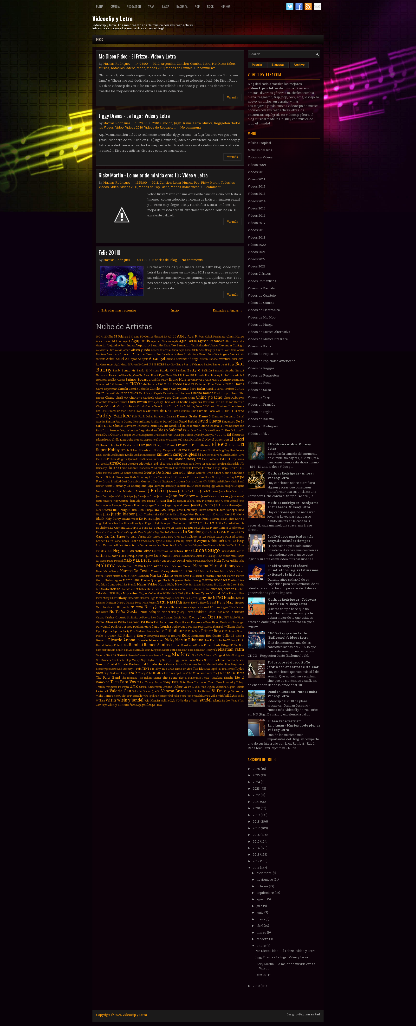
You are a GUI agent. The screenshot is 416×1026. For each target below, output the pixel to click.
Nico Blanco (171, 607)
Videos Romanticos (185, 187)
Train (211, 682)
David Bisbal (188, 421)
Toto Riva (186, 682)
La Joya (166, 527)
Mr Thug (195, 598)
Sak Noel (239, 645)
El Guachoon (220, 439)
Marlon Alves (181, 576)
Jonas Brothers (135, 505)
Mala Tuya (221, 560)
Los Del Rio (232, 545)
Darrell (167, 421)
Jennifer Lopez (182, 496)
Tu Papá (123, 686)
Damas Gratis (187, 416)
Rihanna (195, 640)
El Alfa (115, 439)
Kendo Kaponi (179, 518)
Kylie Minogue (163, 523)
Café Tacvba (149, 384)
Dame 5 (205, 416)
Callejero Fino (204, 384)
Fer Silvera (195, 463)
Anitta (110, 359)
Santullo (139, 649)
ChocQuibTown (233, 397)
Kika (115, 523)
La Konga (176, 527)
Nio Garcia (102, 612)
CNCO (135, 384)
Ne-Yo (195, 602)
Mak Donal (177, 560)
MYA (219, 556)
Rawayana (153, 635)
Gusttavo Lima (194, 481)
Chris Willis (170, 402)
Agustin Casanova (211, 341)
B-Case (142, 364)
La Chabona (103, 527)
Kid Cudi (108, 523)
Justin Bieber (123, 514)
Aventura (225, 359)
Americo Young (144, 354)
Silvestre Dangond (214, 655)
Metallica (141, 589)
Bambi (116, 370)
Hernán (159, 485)
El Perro (169, 445)
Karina (219, 514)
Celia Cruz (184, 393)
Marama (200, 566)
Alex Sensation (180, 345)
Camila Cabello (139, 388)
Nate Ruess (149, 602)
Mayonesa (207, 584)
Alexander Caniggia (231, 345)
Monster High (147, 598)
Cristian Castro (126, 411)
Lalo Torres (153, 536)
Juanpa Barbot (175, 510)
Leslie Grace (138, 541)
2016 (256, 835)
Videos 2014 (257, 201)
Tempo (124, 673)
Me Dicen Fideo (223, 63)
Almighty (209, 350)
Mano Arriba (153, 566)
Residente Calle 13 (220, 635)
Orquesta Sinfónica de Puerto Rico (135, 617)
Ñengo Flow (154, 705)
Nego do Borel (208, 602)
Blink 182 (188, 375)
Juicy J (194, 510)
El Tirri (134, 450)
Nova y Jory (177, 612)
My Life (206, 598)
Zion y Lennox (118, 705)
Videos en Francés (261, 404)
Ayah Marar (121, 364)
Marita (100, 576)
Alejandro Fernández (121, 345)
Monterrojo (164, 598)
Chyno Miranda (106, 406)
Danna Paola (114, 421)
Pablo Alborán (106, 622)
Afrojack (124, 341)
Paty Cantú (103, 626)
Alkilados (197, 350)
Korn (135, 523)
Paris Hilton (212, 622)
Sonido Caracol (235, 660)
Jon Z (122, 505)
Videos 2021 (256, 252)
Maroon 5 (197, 576)
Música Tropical (259, 143)
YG (178, 700)
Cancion (183, 63)
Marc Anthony (222, 566)
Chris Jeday (155, 402)
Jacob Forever (209, 491)
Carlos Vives (129, 393)
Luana (187, 551)
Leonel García (122, 541)
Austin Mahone (209, 359)
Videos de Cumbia (179, 68)
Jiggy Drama (183, 123)
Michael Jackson (222, 589)
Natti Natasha (169, 602)
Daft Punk (138, 416)
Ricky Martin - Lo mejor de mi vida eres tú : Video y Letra (153, 175)
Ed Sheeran (235, 434)
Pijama (107, 631)
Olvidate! (201, 612)
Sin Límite (118, 660)
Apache (135, 359)
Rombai (136, 645)
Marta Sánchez (216, 576)
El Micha (113, 445)
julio (260, 906)
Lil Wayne (200, 541)
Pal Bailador (149, 622)
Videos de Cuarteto (262, 295)
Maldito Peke (237, 560)
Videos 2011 (128, 187)
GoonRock (205, 477)
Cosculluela (236, 406)
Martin (231, 576)
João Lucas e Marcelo (226, 505)
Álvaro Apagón (138, 705)
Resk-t (240, 635)
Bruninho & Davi (158, 379)
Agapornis (140, 340)
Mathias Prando (127, 584)
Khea (231, 518)
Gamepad (137, 472)
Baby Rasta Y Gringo (189, 364)
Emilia (129, 454)
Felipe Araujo (166, 463)
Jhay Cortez (121, 500)
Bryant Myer (195, 379)
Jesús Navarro (104, 500)
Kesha (206, 518)
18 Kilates (121, 336)
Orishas (109, 617)
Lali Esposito (119, 536)
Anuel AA (123, 359)
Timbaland (216, 677)
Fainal (215, 459)
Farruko (114, 463)
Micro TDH (109, 593)
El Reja (219, 445)
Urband (167, 686)
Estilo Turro (237, 454)
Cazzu (174, 393)
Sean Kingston (153, 649)
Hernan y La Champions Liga (133, 485)
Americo (125, 354)
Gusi (124, 481)
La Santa (211, 532)
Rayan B (165, 635)
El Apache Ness (130, 439)
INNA (190, 485)
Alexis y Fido (140, 350)
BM (154, 364)
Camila (123, 388)
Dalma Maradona (156, 416)
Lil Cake (167, 541)
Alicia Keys (178, 350)
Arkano (170, 359)
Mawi (178, 584)
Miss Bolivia (230, 593)
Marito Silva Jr (121, 576)
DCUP (224, 411)
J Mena (172, 491)
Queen (111, 635)
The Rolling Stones (149, 677)
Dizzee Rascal (213, 430)
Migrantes (130, 593)
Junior (106, 514)
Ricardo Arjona (121, 640)
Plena (99, 6)
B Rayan (133, 364)
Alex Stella (197, 345)
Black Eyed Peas (162, 375)
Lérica (198, 556)
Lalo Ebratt (138, 536)
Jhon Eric (135, 500)
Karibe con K (204, 514)
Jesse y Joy (228, 496)
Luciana (101, 556)
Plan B (183, 631)
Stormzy (128, 668)
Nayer (186, 602)
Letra (206, 63)
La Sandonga (194, 532)
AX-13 (182, 336)
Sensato (132, 655)
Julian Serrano (207, 510)
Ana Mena (177, 354)
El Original (144, 445)
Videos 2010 (155, 68)
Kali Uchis (166, 514)
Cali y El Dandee (170, 384)
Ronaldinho (188, 645)
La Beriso (225, 523)
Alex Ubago (210, 345)
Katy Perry (113, 518)
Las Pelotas (208, 536)
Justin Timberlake (147, 514)
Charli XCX (122, 397)
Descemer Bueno (197, 426)
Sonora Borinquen (186, 664)
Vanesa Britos (173, 691)
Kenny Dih (195, 518)
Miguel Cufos (147, 593)
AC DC (172, 336)
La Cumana (117, 527)
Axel (110, 364)
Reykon (101, 640)
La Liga (201, 527)
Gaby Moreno (104, 472)
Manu (167, 566)
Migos (119, 593)
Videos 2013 (256, 193)
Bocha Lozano (229, 375)
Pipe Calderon (138, 631)
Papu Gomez (182, 622)
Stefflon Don (222, 664)
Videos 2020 (257, 245)
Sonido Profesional (132, 664)
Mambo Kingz (125, 566)
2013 (256, 854)
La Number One (113, 532)
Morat (176, 598)
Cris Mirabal (109, 411)
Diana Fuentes (111, 430)
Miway (122, 598)
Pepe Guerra (205, 626)
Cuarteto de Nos (158, 411)
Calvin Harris (234, 384)
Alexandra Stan (105, 350)
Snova (184, 660)
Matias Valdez (147, 584)
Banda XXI (167, 370)
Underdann (155, 686)
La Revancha (175, 532)
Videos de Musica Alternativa (269, 332)
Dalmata (171, 416)
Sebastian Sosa (184, 649)
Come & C (201, 406)
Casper (150, 393)
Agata (175, 341)
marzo (262, 932)
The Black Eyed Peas (175, 673)
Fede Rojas (144, 463)
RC (119, 635)
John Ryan (112, 505)
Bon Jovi (101, 379)
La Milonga (235, 527)
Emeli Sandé (117, 454)
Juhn (187, 510)
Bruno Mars (178, 379)
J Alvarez (140, 491)
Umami (143, 686)
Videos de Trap (259, 397)
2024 (257, 782)
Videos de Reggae (261, 368)
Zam (98, 705)
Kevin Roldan (220, 518)
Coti (98, 411)
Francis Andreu (129, 468)
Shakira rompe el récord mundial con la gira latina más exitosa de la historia (292, 570)
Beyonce (115, 375)
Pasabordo (226, 622)
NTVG (218, 597)
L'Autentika (178, 523)
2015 (256, 841)
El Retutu (234, 445)
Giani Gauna (222, 472)
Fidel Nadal (231, 463)
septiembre (266, 893)
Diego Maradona (148, 430)
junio (260, 912)
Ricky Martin (210, 182)
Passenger (238, 622)
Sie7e (200, 655)
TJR (152, 668)
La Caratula (237, 523)
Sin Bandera (103, 660)
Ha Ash (217, 481)
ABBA (163, 336)
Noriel (166, 612)
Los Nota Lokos (140, 551)
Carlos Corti (112, 393)
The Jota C (219, 673)
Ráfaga (225, 645)
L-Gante (191, 523)
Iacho (198, 485)
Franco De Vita (147, 468)
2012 (256, 861)
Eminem (164, 454)
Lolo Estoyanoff (107, 545)
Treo (219, 682)
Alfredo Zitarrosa (161, 350)
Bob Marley (212, 375)
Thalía (133, 673)
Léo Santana (188, 556)
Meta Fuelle (128, 589)
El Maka (101, 445)
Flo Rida (113, 468)
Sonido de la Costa (161, 664)
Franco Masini (164, 468)
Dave (175, 421)
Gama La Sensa (122, 472)
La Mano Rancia (217, 527)
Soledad (220, 660)
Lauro (109, 541)
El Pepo (158, 445)
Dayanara (228, 421)
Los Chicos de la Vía (214, 545)
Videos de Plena (259, 346)
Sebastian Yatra (229, 649)
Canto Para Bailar (192, 388)
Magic (103, 560)
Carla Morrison (225, 388)
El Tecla (125, 450)
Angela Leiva (228, 354)
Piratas (151, 631)
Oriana (100, 617)
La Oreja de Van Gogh (136, 532)
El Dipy (206, 439)
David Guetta (209, 421)
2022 (256, 795)
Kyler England (146, 523)
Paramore (198, 622)
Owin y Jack (198, 617)
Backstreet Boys (223, 364)
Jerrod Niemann (210, 496)
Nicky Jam (153, 606)
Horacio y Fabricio (175, 485)
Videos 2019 (257, 237)
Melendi (115, 589)
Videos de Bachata (261, 288)
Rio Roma (211, 640)
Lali (106, 536)
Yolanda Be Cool (222, 700)
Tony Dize (170, 682)
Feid (155, 463)
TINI (145, 668)
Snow (191, 660)
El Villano (180, 450)
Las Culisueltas (191, 536)
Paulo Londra (161, 626)
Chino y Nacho (209, 397)
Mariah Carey (160, 571)
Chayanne (179, 397)
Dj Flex (225, 430)
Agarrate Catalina (161, 341)
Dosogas (125, 434)
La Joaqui (155, 527)
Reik (186, 635)
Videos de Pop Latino (154, 187)
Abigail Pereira (213, 336)
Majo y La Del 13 (137, 560)
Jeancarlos (163, 496)
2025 (256, 775)
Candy (175, 388)
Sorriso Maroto (206, 664)
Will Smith (217, 695)
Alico (187, 350)
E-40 (215, 434)
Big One (133, 375)
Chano (110, 397)
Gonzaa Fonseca (186, 477)
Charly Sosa (163, 397)
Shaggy (166, 655)
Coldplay (189, 406)
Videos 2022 (257, 259)
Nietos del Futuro (210, 607)
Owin (185, 617)
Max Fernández (192, 584)
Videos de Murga (260, 324)
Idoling (206, 485)
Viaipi (227, 691)
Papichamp (167, 622)
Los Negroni (117, 550)
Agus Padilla (188, 341)
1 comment (212, 187)
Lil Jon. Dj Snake (182, 541)
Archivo (299, 64)
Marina (224, 571)
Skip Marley (132, 660)
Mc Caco (220, 584)
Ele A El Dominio (197, 450)
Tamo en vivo (183, 668)
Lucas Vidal (227, 551)
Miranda (215, 593)
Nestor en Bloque (115, 607)
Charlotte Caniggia (141, 397)
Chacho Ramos (202, 393)
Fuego (224, 468)
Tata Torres (228, 668)
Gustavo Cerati (151, 481)
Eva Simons (145, 459)
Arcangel (157, 358)
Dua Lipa (179, 434)
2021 (256, 802)
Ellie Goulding (216, 450)
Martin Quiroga (151, 580)
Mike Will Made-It (167, 593)
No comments (191, 127)
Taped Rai (215, 668)
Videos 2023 (257, 266)
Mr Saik (185, 598)
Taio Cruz (168, 668)
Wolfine (165, 700)
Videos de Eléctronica (264, 310)
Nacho (229, 597)
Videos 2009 (257, 165)
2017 (256, 828)
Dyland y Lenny (203, 434)
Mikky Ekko (184, 593)
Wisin (111, 700)
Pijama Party (121, 631)
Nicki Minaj (135, 607)
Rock (210, 6)
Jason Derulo (103, 496)
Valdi (197, 686)
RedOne (176, 635)
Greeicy (216, 477)
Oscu (159, 617)
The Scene (169, 677)
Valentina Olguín (226, 686)
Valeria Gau (120, 691)
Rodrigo (109, 645)
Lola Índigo (238, 541)
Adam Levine (103, 341)
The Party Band (108, 677)
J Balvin (157, 491)
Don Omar (111, 434)
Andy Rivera (199, 354)
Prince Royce (212, 631)
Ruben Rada (212, 645)
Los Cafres (181, 545)
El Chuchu (194, 439)
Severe (157, 655)
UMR (134, 686)
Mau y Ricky (166, 584)
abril (260, 926)
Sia (194, 655)
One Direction (233, 612)
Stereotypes (103, 668)
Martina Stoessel (214, 580)
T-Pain (137, 668)
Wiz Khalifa (152, 700)
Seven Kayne (145, 655)
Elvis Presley (237, 450)
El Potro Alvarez (199, 445)
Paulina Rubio (142, 626)
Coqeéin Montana (217, 406)
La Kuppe (190, 527)
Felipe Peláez (181, 463)
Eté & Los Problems (107, 459)
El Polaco (181, 445)
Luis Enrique (128, 556)
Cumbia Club (188, 411)
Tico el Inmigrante (190, 677)
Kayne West (130, 518)
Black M (177, 375)
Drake (157, 434)
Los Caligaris (195, 545)
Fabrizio (207, 459)
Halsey (226, 481)
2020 (257, 808)
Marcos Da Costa (135, 571)
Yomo (234, 700)
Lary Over (174, 536)
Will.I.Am (230, 695)
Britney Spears (137, 379)
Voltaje (177, 695)
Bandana (181, 370)
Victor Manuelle (132, 695)
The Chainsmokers (199, 673)
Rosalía (199, 645)
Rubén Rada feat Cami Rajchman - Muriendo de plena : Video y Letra (293, 725)
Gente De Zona (157, 472)
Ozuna (215, 617)
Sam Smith (116, 649)
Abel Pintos (196, 336)
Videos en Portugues (263, 426)
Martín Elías (236, 580)
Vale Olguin (208, 686)
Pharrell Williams (224, 626)
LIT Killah (203, 523)
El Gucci (237, 439)
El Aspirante (148, 439)
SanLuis (129, 649)
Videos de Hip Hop (262, 317)
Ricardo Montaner (150, 640)
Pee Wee (192, 626)
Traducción (200, 682)
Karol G (229, 514)
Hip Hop (226, 6)
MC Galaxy (209, 556)
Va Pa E (188, 686)
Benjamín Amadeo (223, 370)
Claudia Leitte (145, 406)
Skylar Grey (154, 660)
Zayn (105, 705)
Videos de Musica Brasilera (268, 339)
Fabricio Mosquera (188, 459)
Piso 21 (160, 631)
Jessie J (240, 496)
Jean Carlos (150, 496)
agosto (262, 899)
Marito (108, 576)
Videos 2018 (257, 230)
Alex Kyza (164, 345)
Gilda (133, 477)
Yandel (205, 700)
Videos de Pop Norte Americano (271, 361)
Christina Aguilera (190, 402)
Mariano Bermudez (184, 571)
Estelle (226, 454)
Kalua (176, 514)
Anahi (187, 354)
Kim (121, 523)
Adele (115, 341)
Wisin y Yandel (130, 700)
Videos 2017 (257, 223)
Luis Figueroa (146, 556)
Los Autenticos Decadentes (137, 545)
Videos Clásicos (259, 273)
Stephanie (237, 664)
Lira (228, 541)
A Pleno (155, 336)
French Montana (203, 468)
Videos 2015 (256, 208)
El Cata (184, 439)
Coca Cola (176, 406)
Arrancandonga (187, 359)
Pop (197, 6)
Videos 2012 (256, 186)
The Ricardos (129, 677)
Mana (139, 566)
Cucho (176, 411)
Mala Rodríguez (204, 560)
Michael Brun (185, 589)
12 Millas (108, 336)
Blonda (199, 375)
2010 (156, 63)
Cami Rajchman (106, 388)
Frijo (217, 468)
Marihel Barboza (210, 571)
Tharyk (142, 673)
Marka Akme (161, 575)
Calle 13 (188, 384)
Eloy (226, 450)
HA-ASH (208, 481)
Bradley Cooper (116, 379)
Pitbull (171, 631)
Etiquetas (278, 64)
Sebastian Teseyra (204, 649)
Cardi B (211, 388)
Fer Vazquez (209, 463)
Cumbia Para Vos (209, 411)
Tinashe (228, 677)
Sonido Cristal (106, 664)
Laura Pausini (225, 536)
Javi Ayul (129, 496)
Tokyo (140, 682)
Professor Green (234, 631)
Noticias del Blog (164, 260)
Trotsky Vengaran (106, 686)
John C (219, 500)
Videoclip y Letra (112, 18)
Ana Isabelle (163, 354)
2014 (256, 848)
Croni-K (140, 411)
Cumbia (115, 6)
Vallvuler (137, 691)
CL (127, 384)
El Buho (174, 439)
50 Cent (145, 336)
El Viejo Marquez (163, 450)
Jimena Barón (166, 500)
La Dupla (132, 527)
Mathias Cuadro (107, 584)
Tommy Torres (153, 682)
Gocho (170, 477)
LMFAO (215, 523)
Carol (142, 393)
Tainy (157, 668)
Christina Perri (212, 402)
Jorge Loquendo (174, 505)
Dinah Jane (189, 430)
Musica (104, 68)
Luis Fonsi (163, 555)
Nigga (224, 607)
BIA (149, 364)
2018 (256, 821)
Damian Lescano (224, 416)
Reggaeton (134, 6)
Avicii (235, 359)
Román (176, 645)
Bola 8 (240, 375)
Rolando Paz (121, 645)
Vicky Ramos (104, 695)
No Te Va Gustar (124, 611)
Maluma (106, 566)
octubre (263, 886)
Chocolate (101, 402)
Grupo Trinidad (112, 481)
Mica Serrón (168, 589)
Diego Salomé (169, 430)
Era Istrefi (208, 454)
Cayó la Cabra (161, 393)
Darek (158, 421)
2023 (256, 788)
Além (233, 350)
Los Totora (175, 551)
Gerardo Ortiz (204, 472)
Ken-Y (166, 518)
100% (99, 336)
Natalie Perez (134, 602)
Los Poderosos (160, 551)
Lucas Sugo (206, 550)
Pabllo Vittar (237, 617)
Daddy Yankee (113, 416)
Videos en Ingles (260, 412)
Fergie (220, 463)
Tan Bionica (201, 668)
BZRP (160, 364)
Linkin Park (216, 541)
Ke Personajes (150, 518)
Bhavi (124, 375)
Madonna (229, 556)
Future (232, 468)
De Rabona (143, 426)
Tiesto (205, 677)
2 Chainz (134, 336)
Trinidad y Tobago (233, 682)
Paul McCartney (121, 626)
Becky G (193, 370)
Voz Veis (187, 695)
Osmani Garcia (172, 617)
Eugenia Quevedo (128, 459)
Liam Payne (155, 541)
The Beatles (155, 673)
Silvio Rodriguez (235, 655)
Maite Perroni (115, 560)
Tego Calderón (112, 673)
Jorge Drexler (155, 505)
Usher (177, 686)
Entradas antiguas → (228, 310)
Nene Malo (225, 602)
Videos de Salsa (259, 390)
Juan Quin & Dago (142, 510)
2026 (257, 769)
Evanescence (160, 459)
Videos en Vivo (258, 433)
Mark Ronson (139, 576)
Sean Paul (169, 649)
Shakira (181, 655)
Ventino (206, 691)
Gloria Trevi (157, 477)
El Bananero (163, 439)
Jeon (198, 496)
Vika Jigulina (150, 695)
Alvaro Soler (223, 350)
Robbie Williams (228, 640)
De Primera (130, 426)
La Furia (143, 527)
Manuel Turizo (182, 566)
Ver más (232, 97)
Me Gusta (102, 589)
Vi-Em (217, 691)
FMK (170, 459)
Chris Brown (137, 402)
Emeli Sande (103, 454)
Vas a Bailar (194, 691)
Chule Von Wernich (232, 402)
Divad (200, 430)
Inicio (99, 39)
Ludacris (114, 556)
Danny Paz (148, 421)
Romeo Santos (157, 645)
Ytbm (241, 700)
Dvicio (188, 434)
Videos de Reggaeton (160, 127)
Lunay (176, 556)
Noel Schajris (150, 612)
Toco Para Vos (123, 682)
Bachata (182, 6)
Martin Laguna (113, 580)
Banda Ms (129, 370)
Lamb (164, 536)
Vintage (162, 695)
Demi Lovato (159, 426)
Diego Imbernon (129, 430)
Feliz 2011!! (109, 252)
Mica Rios (153, 589)
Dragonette (146, 434)
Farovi (103, 463)
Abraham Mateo (233, 336)
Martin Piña (131, 580)
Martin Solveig (192, 580)
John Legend (231, 500)
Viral (170, 695)
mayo (261, 919)
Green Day (227, 477)
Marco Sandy (111, 571)
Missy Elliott (110, 598)
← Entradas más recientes (117, 310)
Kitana (128, 523)
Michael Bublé (202, 589)
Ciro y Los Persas (126, 406)
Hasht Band (237, 481)
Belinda (207, 370)
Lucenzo (239, 551)
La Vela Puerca (227, 532)
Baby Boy (170, 364)
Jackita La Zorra (189, 491)
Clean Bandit (160, 406)
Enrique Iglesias (187, 454)
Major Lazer (161, 560)
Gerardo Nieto (184, 472)
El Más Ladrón (128, 445)
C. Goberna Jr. (117, 384)
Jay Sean (139, 496)
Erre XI (218, 454)
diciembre (265, 873)
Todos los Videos (123, 68)
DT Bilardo (236, 411)
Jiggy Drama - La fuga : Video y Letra (134, 115)
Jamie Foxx (225, 491)
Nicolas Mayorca (190, 607)
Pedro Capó (180, 626)
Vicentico (237, 691)
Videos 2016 (257, 215)
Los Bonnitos (165, 545)
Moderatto (133, 598)
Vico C (117, 695)
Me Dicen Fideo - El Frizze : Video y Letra (137, 56)
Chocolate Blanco (117, 402)
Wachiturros (201, 695)
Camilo (155, 388)
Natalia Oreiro (116, 602)
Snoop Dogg (170, 660)
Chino (191, 397)
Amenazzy (113, 354)
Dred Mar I (167, 434)
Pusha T (101, 635)
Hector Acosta (104, 485)
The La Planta (234, 673)
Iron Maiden (125, 491)
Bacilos (208, 364)
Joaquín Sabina (186, 500)
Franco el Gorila (182, 468)
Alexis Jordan (122, 350)
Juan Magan (121, 510)
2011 (155, 182)
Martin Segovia (172, 580)
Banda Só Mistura (148, 370)
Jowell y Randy (202, 505)
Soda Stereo (205, 660)
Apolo (145, 359)
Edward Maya (103, 439)
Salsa (165, 6)
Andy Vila (213, 354)
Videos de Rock (259, 382)
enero (261, 946)
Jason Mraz (117, 496)
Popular (257, 64)
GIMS (241, 468)
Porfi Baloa (194, 631)
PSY (226, 617)
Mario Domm (236, 571)
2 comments (206, 68)
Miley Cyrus (200, 593)
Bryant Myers (211, 379)
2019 (256, 815)
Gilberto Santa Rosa (117, 477)
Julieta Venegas (227, 510)
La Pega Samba (159, 532)
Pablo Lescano (129, 622)
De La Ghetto (113, 426)
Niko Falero (236, 607)
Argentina (168, 63)
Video (141, 68)
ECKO (223, 434)
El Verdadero (146, 450)
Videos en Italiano (261, 419)
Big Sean (144, 375)
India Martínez (106, 491)
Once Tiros (215, 612)
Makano (190, 560)
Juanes (160, 509)
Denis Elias (177, 426)
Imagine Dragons (234, 485)
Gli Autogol (143, 477)
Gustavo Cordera (173, 481)
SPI (231, 645)
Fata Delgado (129, 463)
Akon (228, 341)
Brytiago (225, 379)
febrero (263, 939)
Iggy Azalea (217, 485)
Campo (165, 388)
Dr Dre (136, 434)
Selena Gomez (117, 655)
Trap (151, 6)
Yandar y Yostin (189, 700)
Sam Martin (103, 649)
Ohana (189, 612)
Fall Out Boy (228, 459)
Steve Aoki (116, 668)
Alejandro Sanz (146, 345)
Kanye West (187, 514)
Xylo (172, 700)
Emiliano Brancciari (145, 454)
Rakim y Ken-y (134, 635)
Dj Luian (236, 430)
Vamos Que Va (151, 691)
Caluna (219, 384)
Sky (143, 660)
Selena (100, 655)
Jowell (187, 505)
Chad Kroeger (222, 393)
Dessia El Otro (219, 426)
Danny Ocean (133, 421)
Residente (198, 635)
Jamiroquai (238, 491)
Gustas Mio (134, 481)
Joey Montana (204, 500)
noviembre (265, 879)
